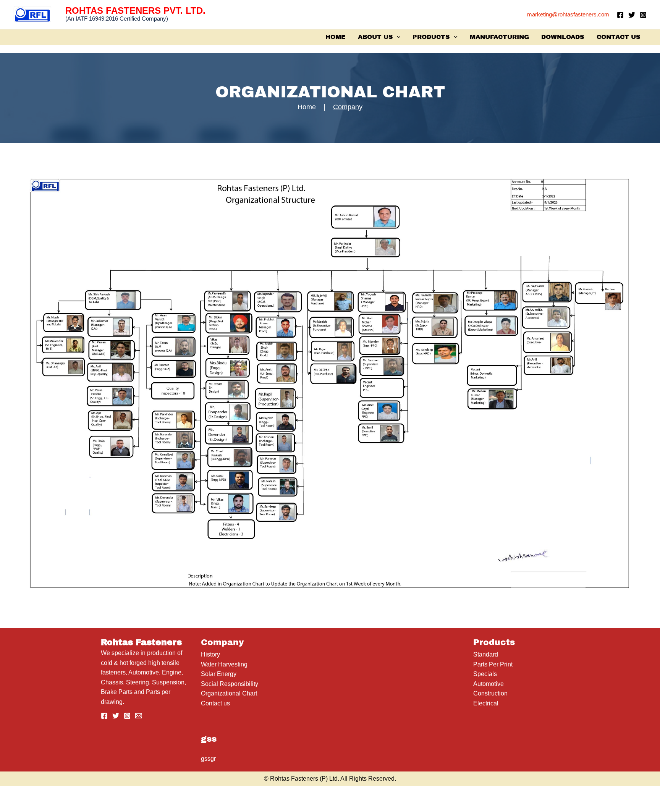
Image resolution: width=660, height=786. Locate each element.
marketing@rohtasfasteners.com (568, 14)
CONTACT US (619, 37)
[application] (397, 37)
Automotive (488, 684)
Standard (485, 654)
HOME (335, 37)
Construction (490, 693)
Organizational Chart (229, 693)
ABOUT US (375, 37)
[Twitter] (631, 14)
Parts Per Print (493, 664)
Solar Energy (218, 674)
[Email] (138, 715)
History (210, 654)
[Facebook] (620, 14)
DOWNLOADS (562, 37)
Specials (485, 674)
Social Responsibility (229, 684)
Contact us (215, 703)
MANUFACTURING (499, 37)
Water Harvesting (224, 664)
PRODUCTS (431, 37)
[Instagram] (643, 14)
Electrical (485, 703)
